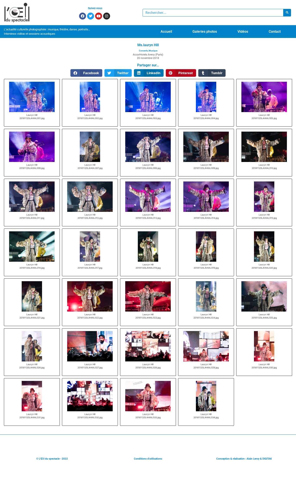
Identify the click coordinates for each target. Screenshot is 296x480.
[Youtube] (98, 16)
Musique (153, 50)
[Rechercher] (287, 12)
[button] (86, 73)
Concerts (143, 50)
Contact (275, 31)
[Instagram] (106, 16)
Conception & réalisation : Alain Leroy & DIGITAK (244, 458)
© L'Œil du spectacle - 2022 (52, 458)
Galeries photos (204, 31)
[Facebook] (82, 16)
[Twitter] (90, 16)
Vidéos (242, 31)
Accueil (166, 31)
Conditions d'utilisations (148, 458)
